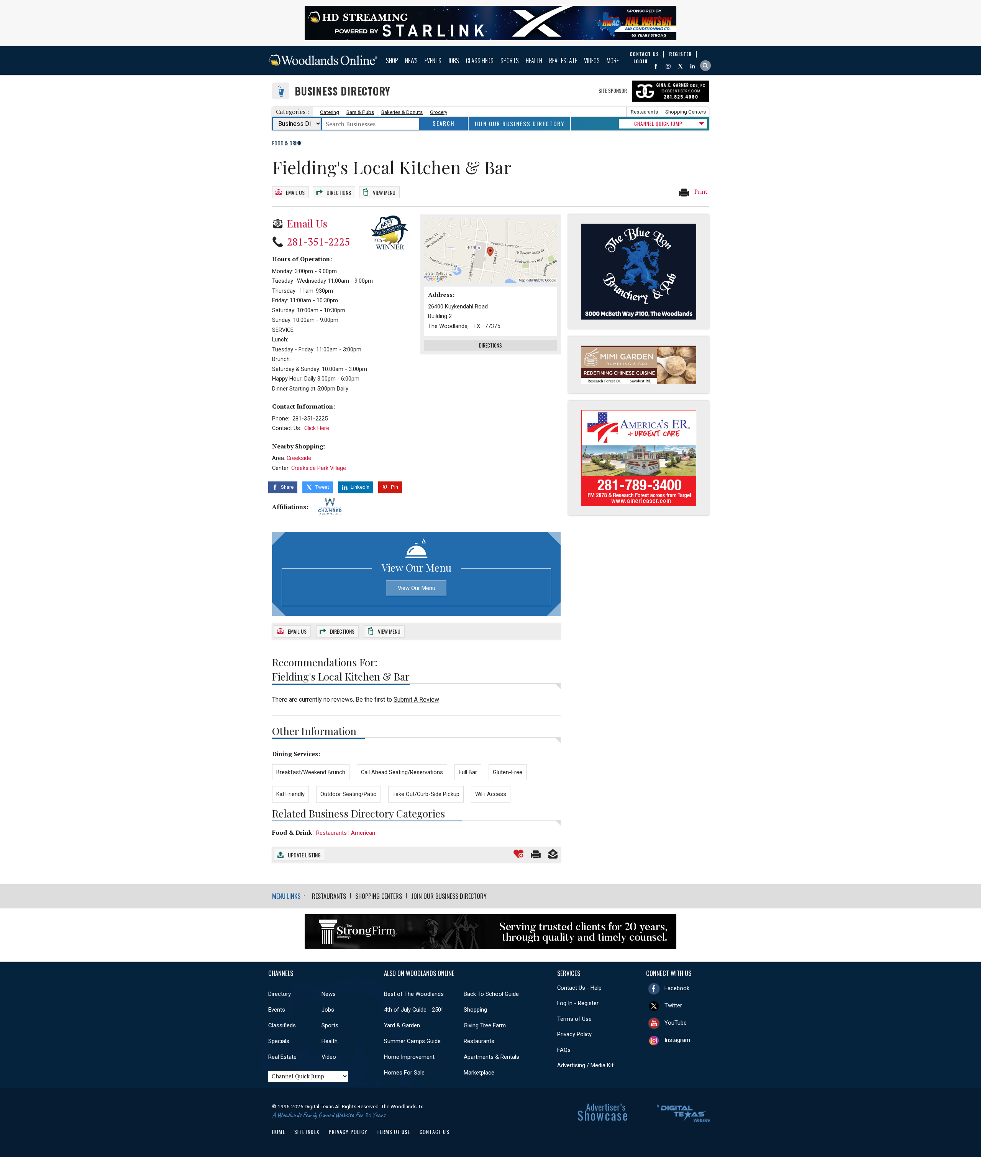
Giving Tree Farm (485, 1025)
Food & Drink (292, 832)
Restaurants (644, 112)
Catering (329, 112)
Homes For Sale (404, 1072)
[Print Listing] (535, 854)
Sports (509, 60)
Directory (279, 994)
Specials (278, 1041)
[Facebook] (656, 66)
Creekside (299, 458)
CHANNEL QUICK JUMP (658, 123)
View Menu (384, 192)
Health (534, 60)
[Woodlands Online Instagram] (668, 66)
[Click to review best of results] (389, 232)
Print (700, 191)
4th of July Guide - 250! (413, 1009)
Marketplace (479, 1072)
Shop (392, 60)
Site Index (307, 1132)
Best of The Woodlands (414, 994)
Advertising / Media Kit (585, 1065)
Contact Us (434, 1132)
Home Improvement (409, 1056)
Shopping (475, 1009)
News (411, 60)
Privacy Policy (574, 1034)
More (613, 60)
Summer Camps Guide (412, 1041)
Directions (338, 192)
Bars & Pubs (360, 112)
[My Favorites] (518, 854)
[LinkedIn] (692, 66)
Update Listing (304, 855)
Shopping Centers (685, 112)
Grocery (438, 112)
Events (433, 60)
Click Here (316, 428)
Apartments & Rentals (491, 1056)
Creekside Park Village (318, 468)
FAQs (564, 1050)
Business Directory (342, 91)
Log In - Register (578, 1003)
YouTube (675, 1022)
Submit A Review (416, 699)
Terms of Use (574, 1018)
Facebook (676, 988)
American (363, 832)
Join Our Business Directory (519, 124)
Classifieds (480, 60)
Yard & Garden (402, 1025)
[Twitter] (680, 66)
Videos (592, 60)
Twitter (673, 1005)
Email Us (295, 192)
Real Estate (563, 60)
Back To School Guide (491, 994)
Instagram (677, 1040)
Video (329, 1056)
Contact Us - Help (579, 987)
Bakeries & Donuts (402, 112)
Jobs (453, 60)
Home (278, 1132)
